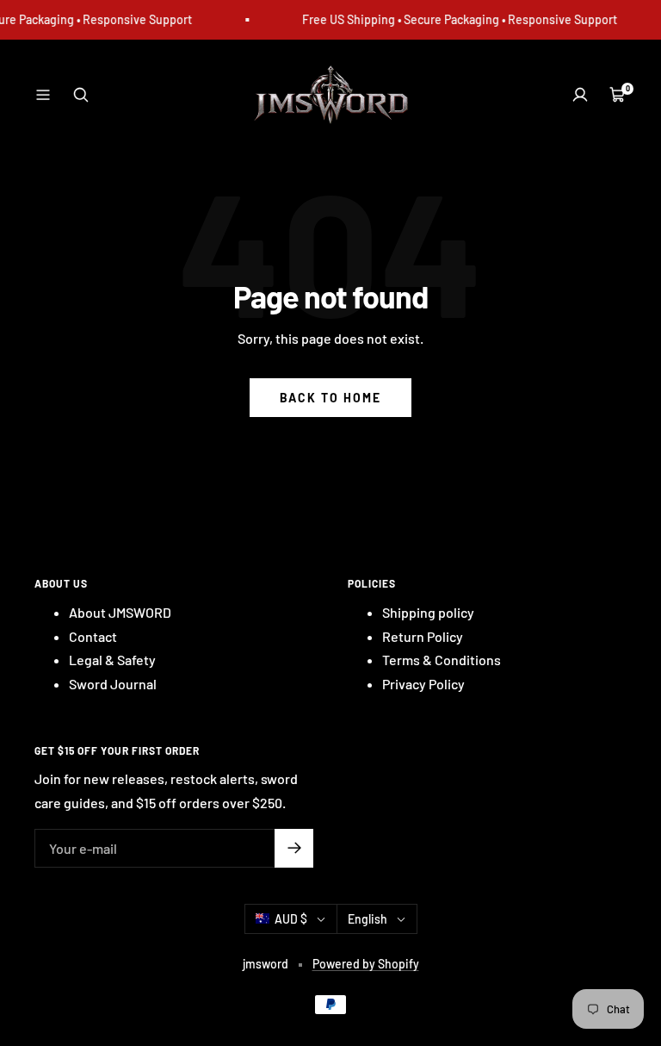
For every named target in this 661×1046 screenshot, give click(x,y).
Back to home (330, 397)
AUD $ (291, 919)
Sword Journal (113, 684)
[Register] (294, 848)
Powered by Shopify (365, 963)
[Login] (580, 94)
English (367, 919)
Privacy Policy (423, 684)
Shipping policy (428, 612)
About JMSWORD (120, 612)
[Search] (81, 94)
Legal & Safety (112, 659)
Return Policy (422, 636)
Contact (93, 636)
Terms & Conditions (441, 659)
